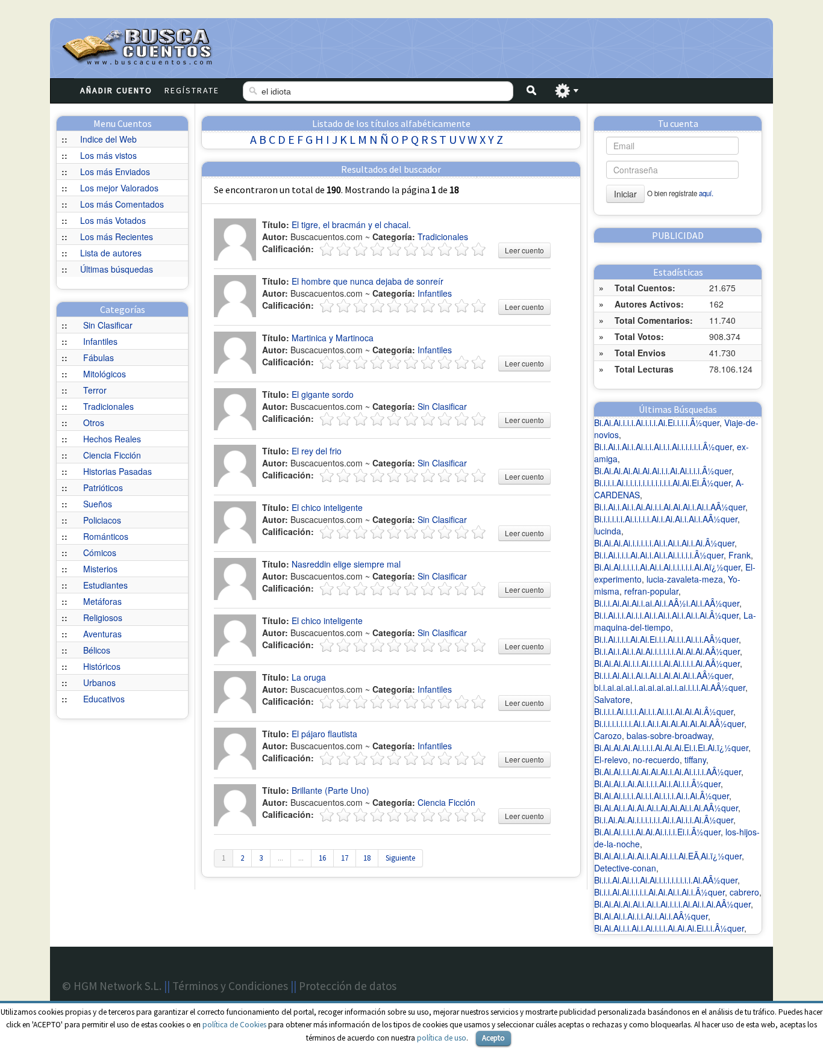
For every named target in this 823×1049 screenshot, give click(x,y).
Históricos (101, 666)
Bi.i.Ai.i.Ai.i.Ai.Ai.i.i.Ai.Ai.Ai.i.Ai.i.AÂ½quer (669, 507)
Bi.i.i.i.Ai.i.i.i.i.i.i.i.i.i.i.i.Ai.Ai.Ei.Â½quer (662, 483)
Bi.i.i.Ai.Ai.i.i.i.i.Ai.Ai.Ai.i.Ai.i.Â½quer (659, 892)
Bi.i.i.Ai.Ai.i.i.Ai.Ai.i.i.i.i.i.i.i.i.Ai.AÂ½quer (665, 880)
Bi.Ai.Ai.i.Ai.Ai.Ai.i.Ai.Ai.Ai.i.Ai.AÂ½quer (666, 808)
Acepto (493, 1038)
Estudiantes (105, 585)
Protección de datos (347, 986)
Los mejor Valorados (119, 188)
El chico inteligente (327, 507)
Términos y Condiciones (230, 986)
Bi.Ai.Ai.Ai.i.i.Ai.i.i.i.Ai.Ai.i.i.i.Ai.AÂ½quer (667, 663)
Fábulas (98, 357)
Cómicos (99, 552)
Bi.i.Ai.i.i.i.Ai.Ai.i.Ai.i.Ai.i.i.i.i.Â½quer (659, 555)
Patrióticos (103, 487)
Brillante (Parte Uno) (330, 790)
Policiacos (102, 520)
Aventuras (102, 634)
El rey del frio (317, 451)
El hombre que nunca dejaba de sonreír (367, 281)
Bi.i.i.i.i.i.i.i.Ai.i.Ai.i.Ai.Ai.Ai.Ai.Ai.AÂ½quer (669, 723)
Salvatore (612, 699)
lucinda (607, 531)
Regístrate (191, 90)
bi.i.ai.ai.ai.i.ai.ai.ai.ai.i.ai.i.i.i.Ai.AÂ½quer (669, 687)
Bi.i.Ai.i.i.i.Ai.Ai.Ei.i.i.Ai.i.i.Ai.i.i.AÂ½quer (666, 639)
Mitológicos (104, 374)
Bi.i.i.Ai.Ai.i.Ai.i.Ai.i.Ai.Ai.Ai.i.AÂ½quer (662, 675)
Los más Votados (113, 220)
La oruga (309, 677)
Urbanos (99, 682)
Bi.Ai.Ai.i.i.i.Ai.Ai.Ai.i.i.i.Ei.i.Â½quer (657, 832)
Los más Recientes (116, 237)
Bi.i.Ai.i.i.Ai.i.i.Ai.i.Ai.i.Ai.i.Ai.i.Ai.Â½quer (666, 615)
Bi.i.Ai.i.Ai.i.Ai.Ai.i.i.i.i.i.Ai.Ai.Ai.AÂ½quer (667, 651)
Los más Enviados (115, 172)
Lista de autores (111, 253)
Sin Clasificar (108, 325)
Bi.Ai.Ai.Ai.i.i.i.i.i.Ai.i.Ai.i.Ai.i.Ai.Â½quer (664, 543)
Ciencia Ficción (112, 455)
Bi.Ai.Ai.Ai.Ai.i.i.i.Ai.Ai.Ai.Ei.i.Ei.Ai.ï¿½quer (671, 747)
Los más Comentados (122, 204)
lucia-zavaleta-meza (684, 579)
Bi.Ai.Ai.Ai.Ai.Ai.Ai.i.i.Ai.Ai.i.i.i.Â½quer (662, 471)
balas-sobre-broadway (669, 735)
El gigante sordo (323, 394)
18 (367, 858)
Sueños (97, 504)
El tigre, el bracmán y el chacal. (351, 224)
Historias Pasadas (117, 471)
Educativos (104, 699)
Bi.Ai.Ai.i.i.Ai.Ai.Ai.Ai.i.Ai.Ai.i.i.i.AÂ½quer (667, 772)
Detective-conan (625, 868)
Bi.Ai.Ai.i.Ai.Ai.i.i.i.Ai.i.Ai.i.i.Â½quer (657, 784)
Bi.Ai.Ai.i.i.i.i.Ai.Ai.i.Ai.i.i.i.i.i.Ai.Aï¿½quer (667, 567)
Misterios (100, 569)
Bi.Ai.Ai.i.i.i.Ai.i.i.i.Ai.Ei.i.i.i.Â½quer (656, 422)
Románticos (105, 536)
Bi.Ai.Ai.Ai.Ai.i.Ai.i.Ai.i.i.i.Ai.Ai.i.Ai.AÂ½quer (672, 904)
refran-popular (651, 591)
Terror (95, 390)
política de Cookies (234, 1025)
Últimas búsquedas (116, 269)
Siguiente (400, 858)
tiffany (695, 759)
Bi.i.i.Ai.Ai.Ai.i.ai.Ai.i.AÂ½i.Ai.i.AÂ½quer (666, 603)
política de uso (441, 1038)
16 (322, 858)
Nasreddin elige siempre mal (346, 564)
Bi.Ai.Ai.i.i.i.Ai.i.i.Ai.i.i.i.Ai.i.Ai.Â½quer (661, 796)
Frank (739, 555)
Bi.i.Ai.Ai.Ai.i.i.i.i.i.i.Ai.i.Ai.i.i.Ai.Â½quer (663, 820)
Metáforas (102, 601)
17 (344, 858)
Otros (93, 422)
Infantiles (100, 341)
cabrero (744, 892)
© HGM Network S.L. (111, 986)
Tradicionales (108, 406)
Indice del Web (108, 139)
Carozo (608, 735)
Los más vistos (108, 155)
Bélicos (96, 650)
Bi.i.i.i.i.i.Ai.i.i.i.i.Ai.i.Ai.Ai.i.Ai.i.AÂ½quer (665, 519)
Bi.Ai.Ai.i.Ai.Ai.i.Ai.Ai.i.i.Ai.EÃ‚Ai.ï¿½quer (668, 856)
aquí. (706, 193)
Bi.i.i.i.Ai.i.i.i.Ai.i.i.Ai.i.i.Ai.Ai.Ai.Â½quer (663, 711)
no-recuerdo (656, 759)
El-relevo (611, 759)
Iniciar (625, 194)
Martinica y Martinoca (333, 338)
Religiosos (102, 617)
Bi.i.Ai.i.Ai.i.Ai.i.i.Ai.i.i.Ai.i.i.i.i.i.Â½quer (663, 447)
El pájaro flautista (324, 734)
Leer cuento (524, 250)
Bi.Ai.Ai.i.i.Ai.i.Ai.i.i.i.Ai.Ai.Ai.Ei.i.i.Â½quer (669, 928)
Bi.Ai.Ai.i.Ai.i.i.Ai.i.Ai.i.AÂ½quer (651, 916)
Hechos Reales (112, 439)
